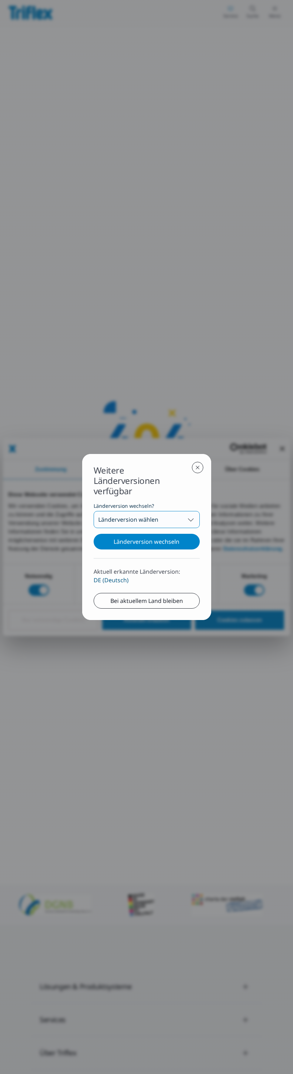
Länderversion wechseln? (124, 505)
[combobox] (147, 519)
